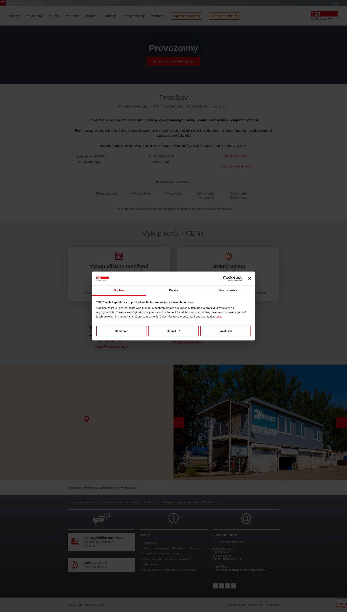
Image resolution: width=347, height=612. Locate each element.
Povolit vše (225, 331)
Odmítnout (121, 331)
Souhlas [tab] (119, 290)
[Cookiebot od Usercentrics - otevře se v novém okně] (226, 278)
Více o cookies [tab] (228, 290)
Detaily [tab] (173, 290)
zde (218, 316)
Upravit (171, 331)
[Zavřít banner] (249, 278)
